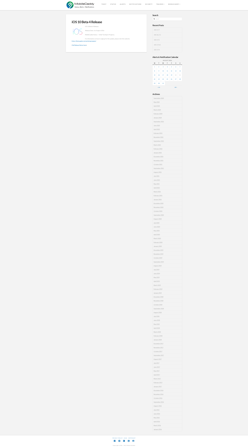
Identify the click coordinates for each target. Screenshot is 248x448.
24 (163, 79)
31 (163, 83)
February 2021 (158, 195)
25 (167, 79)
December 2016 (158, 390)
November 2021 (158, 160)
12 (171, 71)
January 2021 (158, 199)
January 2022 (158, 152)
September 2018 (159, 308)
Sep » (176, 87)
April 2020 (157, 234)
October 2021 (158, 164)
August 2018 (158, 312)
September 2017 (159, 355)
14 (180, 71)
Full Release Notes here (79, 45)
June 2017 (157, 367)
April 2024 (157, 106)
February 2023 (158, 133)
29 (154, 83)
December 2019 (158, 250)
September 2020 (159, 215)
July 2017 (156, 363)
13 (175, 71)
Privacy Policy (117, 438)
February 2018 (158, 336)
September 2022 (159, 141)
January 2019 (158, 293)
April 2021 (157, 188)
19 (171, 75)
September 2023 (159, 121)
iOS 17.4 (157, 50)
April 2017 (157, 375)
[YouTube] (133, 441)
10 (163, 71)
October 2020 (158, 211)
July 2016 (156, 410)
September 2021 (159, 168)
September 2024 (159, 98)
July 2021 (156, 176)
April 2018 (157, 328)
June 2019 (157, 273)
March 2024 (157, 110)
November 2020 (158, 207)
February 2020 (158, 242)
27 (175, 79)
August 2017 (158, 359)
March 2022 (157, 145)
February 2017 (158, 382)
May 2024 (157, 102)
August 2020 (158, 219)
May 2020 (157, 230)
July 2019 (156, 269)
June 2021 (157, 180)
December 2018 (158, 297)
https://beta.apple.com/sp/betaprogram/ (84, 41)
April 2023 (157, 129)
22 (154, 79)
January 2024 (158, 117)
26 (171, 79)
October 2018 (158, 304)
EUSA (125, 438)
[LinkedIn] (129, 441)
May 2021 (157, 184)
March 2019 (157, 285)
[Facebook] (115, 441)
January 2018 (158, 339)
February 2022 (158, 149)
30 (159, 83)
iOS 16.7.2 (157, 35)
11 (167, 71)
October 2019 (158, 258)
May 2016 (157, 417)
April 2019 (157, 281)
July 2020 (156, 223)
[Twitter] (119, 441)
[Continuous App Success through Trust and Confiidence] (80, 5)
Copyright (132, 438)
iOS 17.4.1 (157, 45)
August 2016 (158, 406)
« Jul (159, 87)
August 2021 (158, 172)
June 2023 (157, 125)
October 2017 (158, 351)
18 (167, 75)
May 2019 (157, 277)
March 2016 (157, 425)
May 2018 (157, 324)
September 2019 (159, 262)
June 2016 (157, 414)
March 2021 (157, 191)
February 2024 (158, 113)
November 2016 (158, 394)
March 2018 (157, 332)
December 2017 (158, 343)
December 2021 (158, 156)
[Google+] (124, 441)
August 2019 (158, 266)
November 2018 (158, 301)
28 (180, 79)
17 (163, 75)
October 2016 (158, 398)
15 (154, 75)
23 (159, 79)
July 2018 (156, 316)
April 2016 (157, 421)
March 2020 (157, 238)
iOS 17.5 (157, 40)
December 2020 (158, 203)
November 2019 (158, 254)
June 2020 (157, 227)
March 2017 (157, 378)
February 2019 (158, 289)
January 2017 (158, 386)
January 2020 (158, 246)
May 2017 (157, 371)
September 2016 (159, 402)
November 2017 (158, 347)
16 (159, 75)
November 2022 (158, 137)
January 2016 (158, 429)
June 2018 (157, 320)
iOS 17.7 (157, 30)
